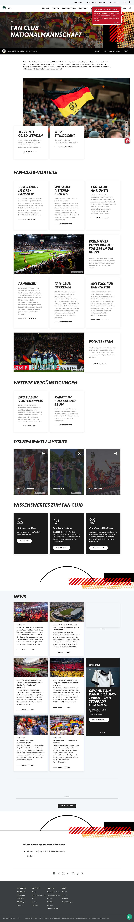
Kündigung (30, 856)
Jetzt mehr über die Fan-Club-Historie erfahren (44, 69)
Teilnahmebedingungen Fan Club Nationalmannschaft (46, 851)
